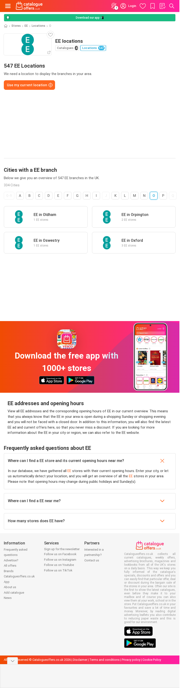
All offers (10, 565)
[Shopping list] (162, 6)
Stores (16, 25)
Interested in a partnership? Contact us (94, 555)
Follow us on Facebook (60, 554)
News (8, 598)
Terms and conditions (104, 659)
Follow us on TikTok (58, 570)
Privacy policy (131, 659)
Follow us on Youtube (59, 565)
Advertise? (11, 560)
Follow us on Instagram (60, 559)
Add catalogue (14, 592)
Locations (38, 25)
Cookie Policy (151, 659)
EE (26, 25)
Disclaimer (80, 659)
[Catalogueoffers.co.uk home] (29, 6)
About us (10, 587)
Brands (9, 571)
